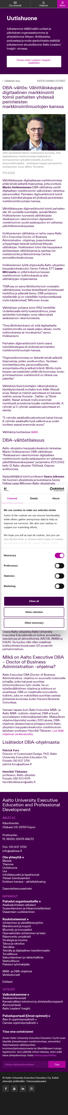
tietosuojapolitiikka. (45, 1055)
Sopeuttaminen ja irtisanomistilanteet (26, 908)
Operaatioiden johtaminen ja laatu (24, 933)
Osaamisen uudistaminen (18, 911)
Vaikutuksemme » (15, 994)
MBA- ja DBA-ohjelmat (17, 971)
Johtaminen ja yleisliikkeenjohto (23, 922)
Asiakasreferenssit (14, 998)
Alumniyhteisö (11, 1004)
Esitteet (7, 981)
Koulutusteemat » (15, 919)
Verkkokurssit (11, 974)
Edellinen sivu (12, 80)
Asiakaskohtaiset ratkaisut (19, 904)
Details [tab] (34, 498)
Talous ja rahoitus (13, 943)
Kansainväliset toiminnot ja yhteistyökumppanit (32, 1001)
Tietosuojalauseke (36, 1081)
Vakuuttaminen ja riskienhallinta (22, 957)
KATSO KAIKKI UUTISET (51, 80)
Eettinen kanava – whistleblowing (24, 881)
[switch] (59, 565)
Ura (4, 871)
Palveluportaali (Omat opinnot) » (26, 1016)
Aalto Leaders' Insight (16, 1008)
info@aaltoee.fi (12, 850)
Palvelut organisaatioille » (21, 901)
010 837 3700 (18, 846)
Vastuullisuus (10, 960)
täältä (34, 432)
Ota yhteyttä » (13, 857)
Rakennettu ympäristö (16, 936)
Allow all (34, 601)
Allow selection (34, 612)
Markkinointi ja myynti (16, 926)
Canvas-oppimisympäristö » (20, 1022)
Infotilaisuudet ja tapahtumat (20, 874)
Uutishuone (9, 867)
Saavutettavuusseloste (17, 888)
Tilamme (8, 864)
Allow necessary (34, 622)
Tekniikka (8, 947)
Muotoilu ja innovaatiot (17, 929)
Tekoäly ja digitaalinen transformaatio (26, 950)
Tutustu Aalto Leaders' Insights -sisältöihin (34, 61)
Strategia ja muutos (14, 940)
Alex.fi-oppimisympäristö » (19, 1019)
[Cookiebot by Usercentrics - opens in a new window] (49, 489)
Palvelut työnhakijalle (16, 964)
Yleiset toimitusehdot (16, 878)
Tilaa (56, 1064)
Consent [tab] (12, 498)
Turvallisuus (9, 953)
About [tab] (55, 498)
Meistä (6, 860)
